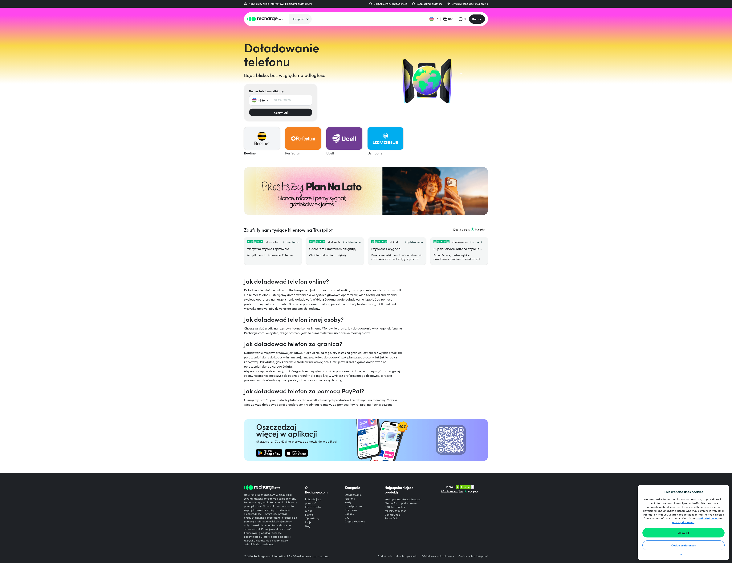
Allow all (683, 533)
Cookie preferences (683, 545)
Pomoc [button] (477, 19)
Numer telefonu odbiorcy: (266, 91)
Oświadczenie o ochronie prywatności (397, 556)
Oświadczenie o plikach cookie (438, 556)
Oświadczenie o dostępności (473, 556)
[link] (269, 453)
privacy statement (683, 522)
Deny (683, 555)
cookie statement (707, 518)
